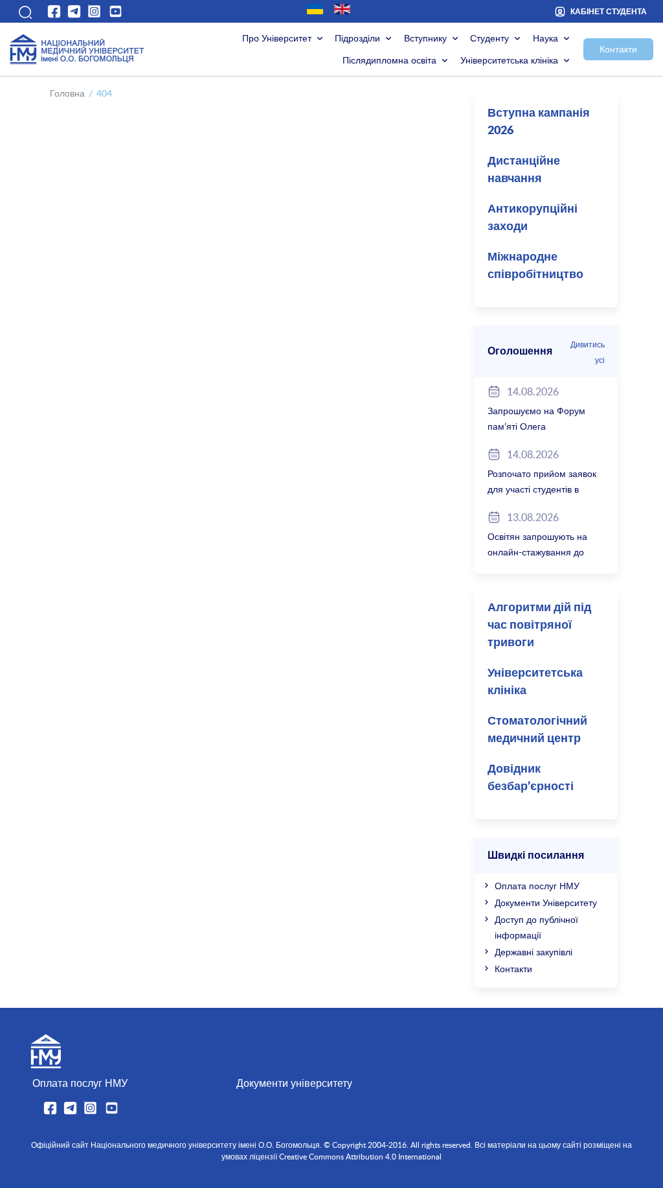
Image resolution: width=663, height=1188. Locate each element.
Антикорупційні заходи (533, 218)
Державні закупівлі (533, 952)
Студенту (489, 38)
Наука (545, 38)
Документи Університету (546, 902)
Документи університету (294, 1083)
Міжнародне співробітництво (535, 266)
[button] (24, 11)
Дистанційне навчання (524, 170)
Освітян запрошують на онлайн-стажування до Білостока (537, 552)
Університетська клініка (509, 60)
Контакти (618, 49)
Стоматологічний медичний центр (537, 730)
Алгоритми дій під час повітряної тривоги (539, 625)
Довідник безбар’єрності (531, 778)
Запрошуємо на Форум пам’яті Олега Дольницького (536, 426)
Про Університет (276, 38)
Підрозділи (357, 38)
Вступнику (425, 38)
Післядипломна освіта (389, 60)
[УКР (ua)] (315, 9)
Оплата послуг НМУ (537, 885)
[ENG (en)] (342, 9)
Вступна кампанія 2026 (539, 122)
